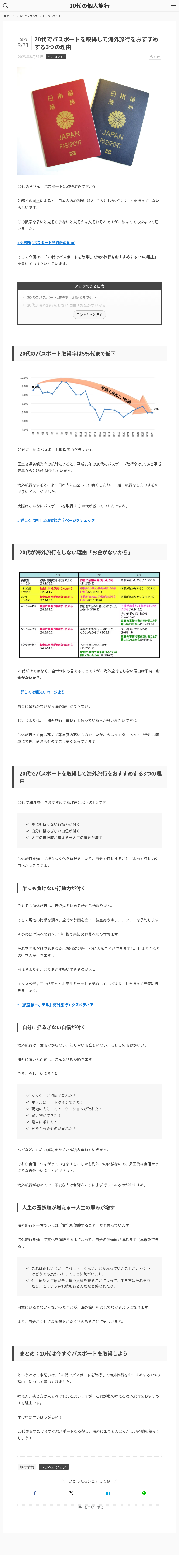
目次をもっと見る (89, 314)
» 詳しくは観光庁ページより (41, 692)
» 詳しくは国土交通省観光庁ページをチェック (56, 520)
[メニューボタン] (173, 5)
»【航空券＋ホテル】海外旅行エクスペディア (55, 1004)
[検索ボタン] (5, 5)
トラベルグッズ (56, 56)
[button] (34, 1493)
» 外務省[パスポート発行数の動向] (46, 242)
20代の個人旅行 (89, 5)
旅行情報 (27, 1467)
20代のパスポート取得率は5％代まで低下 (62, 297)
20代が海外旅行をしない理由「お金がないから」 (68, 305)
